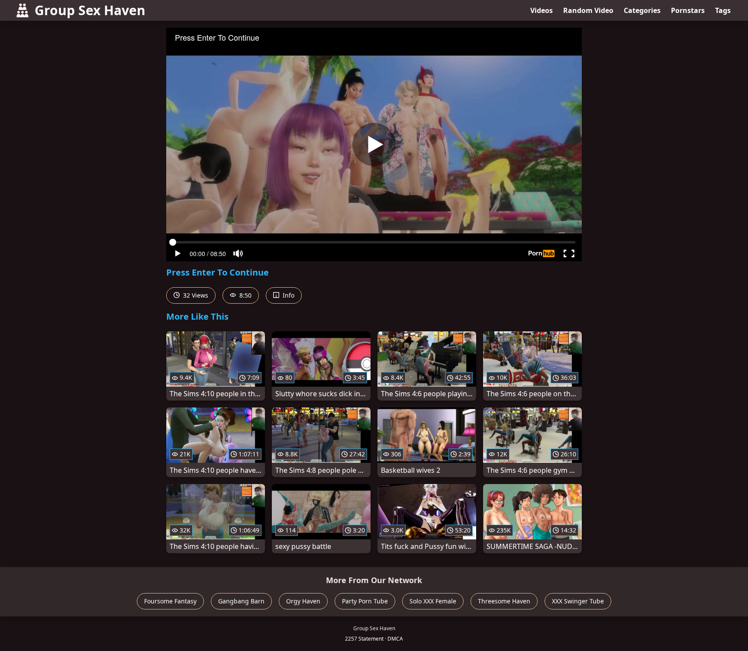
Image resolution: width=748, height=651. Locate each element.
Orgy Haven (303, 601)
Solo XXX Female (432, 601)
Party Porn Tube (365, 601)
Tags (723, 10)
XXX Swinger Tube (578, 601)
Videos (541, 10)
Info (287, 295)
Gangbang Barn (241, 601)
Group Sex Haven (90, 10)
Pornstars (688, 10)
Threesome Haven (504, 601)
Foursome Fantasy (170, 601)
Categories (642, 10)
